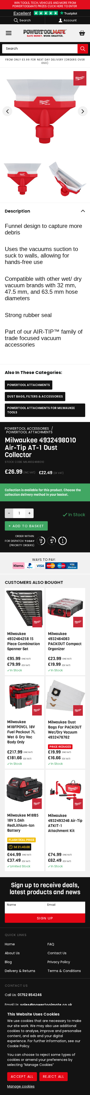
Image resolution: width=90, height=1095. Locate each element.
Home (10, 944)
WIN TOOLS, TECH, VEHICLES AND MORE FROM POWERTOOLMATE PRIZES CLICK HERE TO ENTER (45, 4)
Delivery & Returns (20, 970)
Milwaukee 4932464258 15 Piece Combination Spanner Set (23, 641)
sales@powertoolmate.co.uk (46, 1004)
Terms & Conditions (64, 970)
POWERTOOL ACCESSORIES (27, 428)
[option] (45, 61)
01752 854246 (30, 994)
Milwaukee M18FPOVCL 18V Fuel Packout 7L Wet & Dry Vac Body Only (21, 732)
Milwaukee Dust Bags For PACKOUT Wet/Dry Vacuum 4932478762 (65, 730)
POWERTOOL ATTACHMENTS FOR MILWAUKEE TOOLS (41, 410)
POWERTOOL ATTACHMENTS (28, 385)
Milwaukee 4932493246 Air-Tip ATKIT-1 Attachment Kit (65, 823)
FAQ (51, 944)
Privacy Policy (59, 962)
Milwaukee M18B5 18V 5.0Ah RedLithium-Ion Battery (23, 823)
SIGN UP (45, 918)
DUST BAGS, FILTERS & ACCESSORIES (35, 396)
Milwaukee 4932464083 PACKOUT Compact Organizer (65, 641)
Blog (8, 962)
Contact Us (57, 953)
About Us (12, 953)
